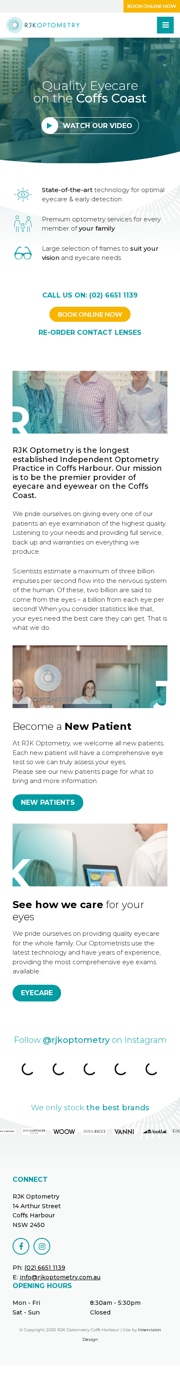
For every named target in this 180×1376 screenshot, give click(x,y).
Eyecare (37, 993)
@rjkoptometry (76, 1040)
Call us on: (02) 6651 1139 (90, 295)
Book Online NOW (90, 314)
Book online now (151, 6)
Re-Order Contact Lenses (90, 332)
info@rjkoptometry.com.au (60, 1277)
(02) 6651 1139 (44, 1267)
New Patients (48, 802)
